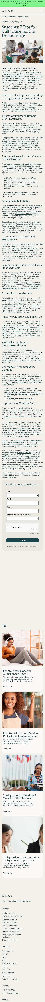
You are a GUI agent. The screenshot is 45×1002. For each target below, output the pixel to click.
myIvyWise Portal (8, 973)
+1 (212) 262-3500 (9, 990)
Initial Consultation (9, 913)
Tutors (4, 957)
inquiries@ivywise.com (10, 993)
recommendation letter (15, 74)
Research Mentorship (10, 940)
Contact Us (6, 970)
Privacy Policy (7, 976)
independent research (23, 214)
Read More (7, 687)
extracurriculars (22, 182)
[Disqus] (22, 582)
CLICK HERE (22, 5)
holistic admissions (24, 453)
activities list (10, 424)
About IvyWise (7, 951)
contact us (27, 467)
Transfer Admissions (9, 926)
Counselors (6, 954)
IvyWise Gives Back (9, 964)
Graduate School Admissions (13, 929)
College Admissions (9, 919)
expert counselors (21, 109)
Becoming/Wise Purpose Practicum (11, 936)
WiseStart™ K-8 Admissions (12, 916)
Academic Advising (9, 922)
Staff (4, 960)
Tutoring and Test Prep (10, 932)
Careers (5, 967)
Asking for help (10, 178)
